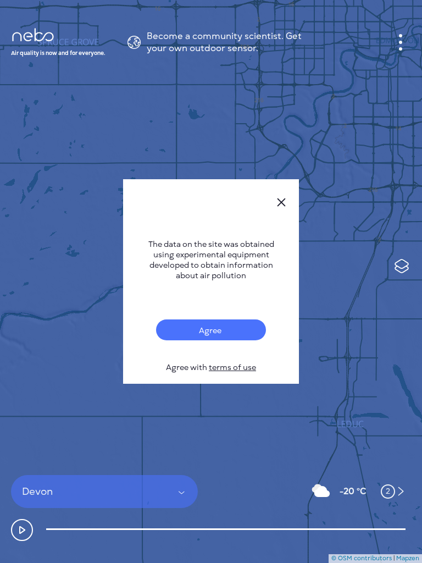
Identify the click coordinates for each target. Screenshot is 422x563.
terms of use (232, 367)
